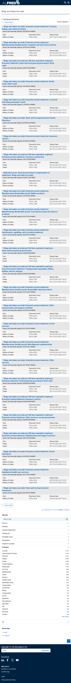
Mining (4, 590)
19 (57, 510)
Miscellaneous (6, 601)
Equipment (5, 598)
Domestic (5, 556)
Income (4, 596)
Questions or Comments (8, 669)
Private (4, 561)
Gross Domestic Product (9, 553)
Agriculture (5, 604)
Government (5, 588)
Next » (68, 510)
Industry (4, 559)
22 (62, 510)
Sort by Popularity (62, 22)
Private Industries (7, 564)
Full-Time (5, 569)
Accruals (4, 551)
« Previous (47, 510)
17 (53, 510)
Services (4, 577)
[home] (11, 2)
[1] (42, 510)
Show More (65, 616)
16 (51, 510)
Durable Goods (6, 580)
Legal (3, 676)
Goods (4, 574)
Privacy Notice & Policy (8, 680)
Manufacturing (6, 572)
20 (59, 510)
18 (55, 510)
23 (64, 510)
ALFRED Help (5, 672)
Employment (6, 567)
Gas (3, 606)
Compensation (6, 593)
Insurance (5, 609)
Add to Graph (9, 22)
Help (5, 632)
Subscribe (45, 650)
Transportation (6, 585)
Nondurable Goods (7, 582)
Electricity (5, 611)
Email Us (7, 635)
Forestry (4, 614)
